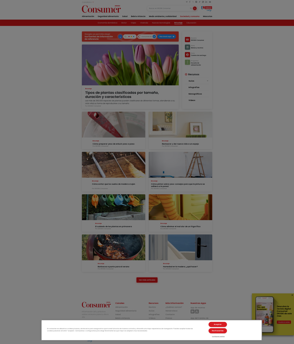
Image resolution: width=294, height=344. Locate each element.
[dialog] (151, 330)
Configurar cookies (218, 336)
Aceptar (218, 324)
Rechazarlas (218, 331)
